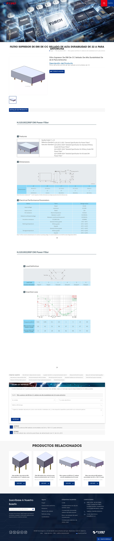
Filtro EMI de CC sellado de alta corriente (31, 375)
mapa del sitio (48, 533)
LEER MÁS (19, 483)
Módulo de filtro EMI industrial (76, 375)
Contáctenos (92, 3)
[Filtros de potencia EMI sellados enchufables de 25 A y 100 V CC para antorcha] (94, 462)
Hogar (30, 3)
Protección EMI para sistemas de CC (18, 380)
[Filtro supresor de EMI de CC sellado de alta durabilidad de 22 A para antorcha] (69, 462)
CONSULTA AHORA (58, 71)
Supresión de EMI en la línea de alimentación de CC (55, 375)
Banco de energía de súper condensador (70, 516)
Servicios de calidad (67, 3)
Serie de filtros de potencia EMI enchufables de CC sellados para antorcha (20, 476)
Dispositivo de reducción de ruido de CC (74, 377)
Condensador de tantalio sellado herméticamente (69, 511)
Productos (53, 3)
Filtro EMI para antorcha (59, 380)
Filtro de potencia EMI (60, 50)
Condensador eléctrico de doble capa (69, 521)
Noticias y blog (46, 514)
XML (54, 533)
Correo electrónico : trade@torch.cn (92, 515)
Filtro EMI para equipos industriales (93, 377)
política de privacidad (63, 533)
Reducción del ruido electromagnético (94, 375)
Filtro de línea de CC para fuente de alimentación (40, 380)
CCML (63, 503)
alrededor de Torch (40, 3)
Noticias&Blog (81, 3)
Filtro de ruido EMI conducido (55, 377)
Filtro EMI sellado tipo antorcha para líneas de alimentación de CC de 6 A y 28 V (45, 476)
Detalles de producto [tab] (19, 110)
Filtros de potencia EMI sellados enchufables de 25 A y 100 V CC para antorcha (94, 476)
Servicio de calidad (47, 511)
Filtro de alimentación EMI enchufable (37, 377)
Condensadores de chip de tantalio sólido (70, 506)
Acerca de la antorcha (48, 505)
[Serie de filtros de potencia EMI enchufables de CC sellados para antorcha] (20, 462)
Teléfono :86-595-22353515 (94, 511)
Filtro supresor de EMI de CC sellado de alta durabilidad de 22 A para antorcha (41, 395)
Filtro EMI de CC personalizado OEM (18, 377)
